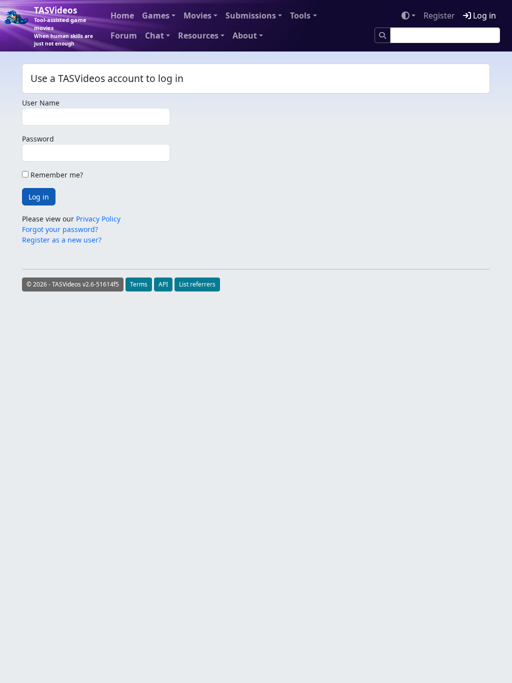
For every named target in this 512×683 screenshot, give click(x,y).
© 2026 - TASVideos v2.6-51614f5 (72, 284)
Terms (139, 284)
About (244, 35)
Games (156, 15)
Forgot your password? (60, 229)
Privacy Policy (98, 219)
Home (122, 15)
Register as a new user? (62, 239)
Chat (154, 35)
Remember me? (55, 175)
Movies (198, 15)
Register (439, 15)
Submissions (251, 15)
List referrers (197, 284)
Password (38, 139)
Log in (483, 15)
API (163, 284)
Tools (300, 15)
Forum (123, 35)
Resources (198, 35)
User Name (41, 103)
